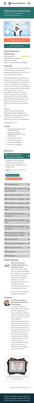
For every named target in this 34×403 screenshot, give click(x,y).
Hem (11, 13)
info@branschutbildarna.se (22, 400)
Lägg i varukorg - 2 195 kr (17, 40)
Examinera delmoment (14, 178)
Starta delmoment (13, 175)
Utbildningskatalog (19, 13)
